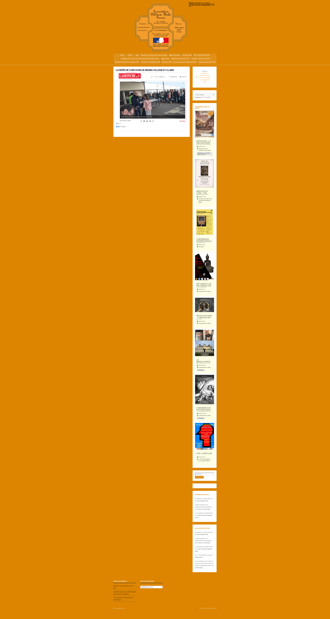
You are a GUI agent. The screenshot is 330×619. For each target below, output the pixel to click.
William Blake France (120, 608)
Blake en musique (174, 55)
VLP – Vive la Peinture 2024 (202, 555)
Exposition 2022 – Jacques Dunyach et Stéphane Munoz (179, 62)
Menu (122, 55)
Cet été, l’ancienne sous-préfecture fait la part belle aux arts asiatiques (203, 507)
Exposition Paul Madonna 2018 (150, 62)
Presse (130, 55)
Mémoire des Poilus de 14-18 (180, 58)
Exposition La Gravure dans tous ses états (154, 55)
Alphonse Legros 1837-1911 (207, 62)
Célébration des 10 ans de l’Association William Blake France (140, 58)
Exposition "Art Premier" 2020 (200, 58)
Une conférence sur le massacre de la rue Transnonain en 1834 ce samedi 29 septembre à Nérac (204, 563)
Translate (207, 97)
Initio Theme (202, 608)
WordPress (214, 608)
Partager (123, 126)
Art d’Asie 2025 (187, 55)
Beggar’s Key (165, 58)
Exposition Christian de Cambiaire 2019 (126, 62)
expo (137, 55)
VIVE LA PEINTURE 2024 (201, 55)
